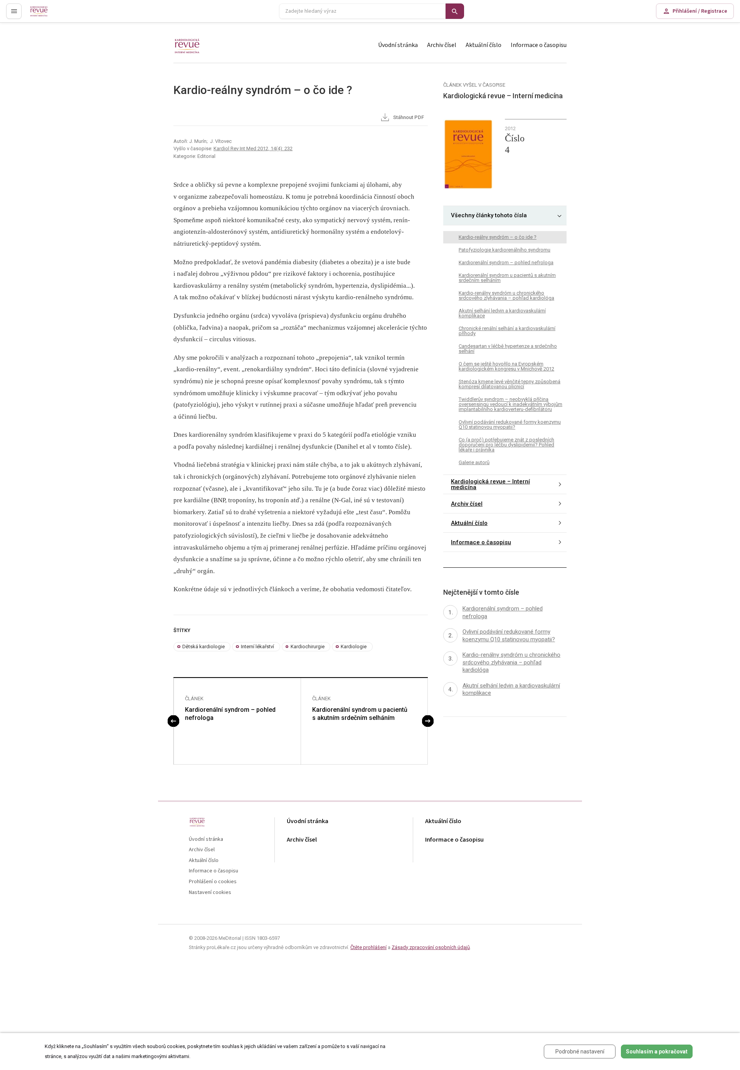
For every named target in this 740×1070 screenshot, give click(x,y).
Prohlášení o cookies (213, 882)
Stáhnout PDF (408, 117)
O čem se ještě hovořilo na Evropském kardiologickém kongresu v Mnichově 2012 (506, 366)
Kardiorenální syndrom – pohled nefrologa (230, 713)
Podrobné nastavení (579, 1051)
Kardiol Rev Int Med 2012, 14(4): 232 (253, 148)
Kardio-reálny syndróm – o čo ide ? (497, 237)
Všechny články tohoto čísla (489, 215)
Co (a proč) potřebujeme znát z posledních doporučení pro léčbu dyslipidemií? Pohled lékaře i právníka (506, 445)
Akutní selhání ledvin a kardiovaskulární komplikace (502, 313)
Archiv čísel (441, 45)
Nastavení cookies (210, 892)
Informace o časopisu (539, 45)
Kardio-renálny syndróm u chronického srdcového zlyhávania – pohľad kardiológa (506, 295)
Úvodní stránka (398, 45)
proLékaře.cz (45, 14)
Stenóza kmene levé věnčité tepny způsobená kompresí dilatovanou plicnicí (509, 384)
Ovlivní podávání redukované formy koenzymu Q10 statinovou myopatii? (510, 424)
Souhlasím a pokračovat (657, 1051)
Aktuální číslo (483, 45)
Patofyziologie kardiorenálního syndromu (504, 250)
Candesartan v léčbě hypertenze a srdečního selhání (508, 348)
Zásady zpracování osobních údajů (431, 947)
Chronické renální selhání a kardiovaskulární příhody (507, 330)
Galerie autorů (474, 462)
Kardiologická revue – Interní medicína (490, 484)
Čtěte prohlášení (368, 947)
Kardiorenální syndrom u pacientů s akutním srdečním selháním (359, 713)
